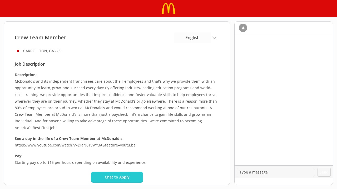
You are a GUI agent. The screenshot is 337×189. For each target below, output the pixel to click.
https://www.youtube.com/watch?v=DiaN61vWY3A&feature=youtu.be (75, 145)
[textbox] (276, 172)
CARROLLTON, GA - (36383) (44, 50)
